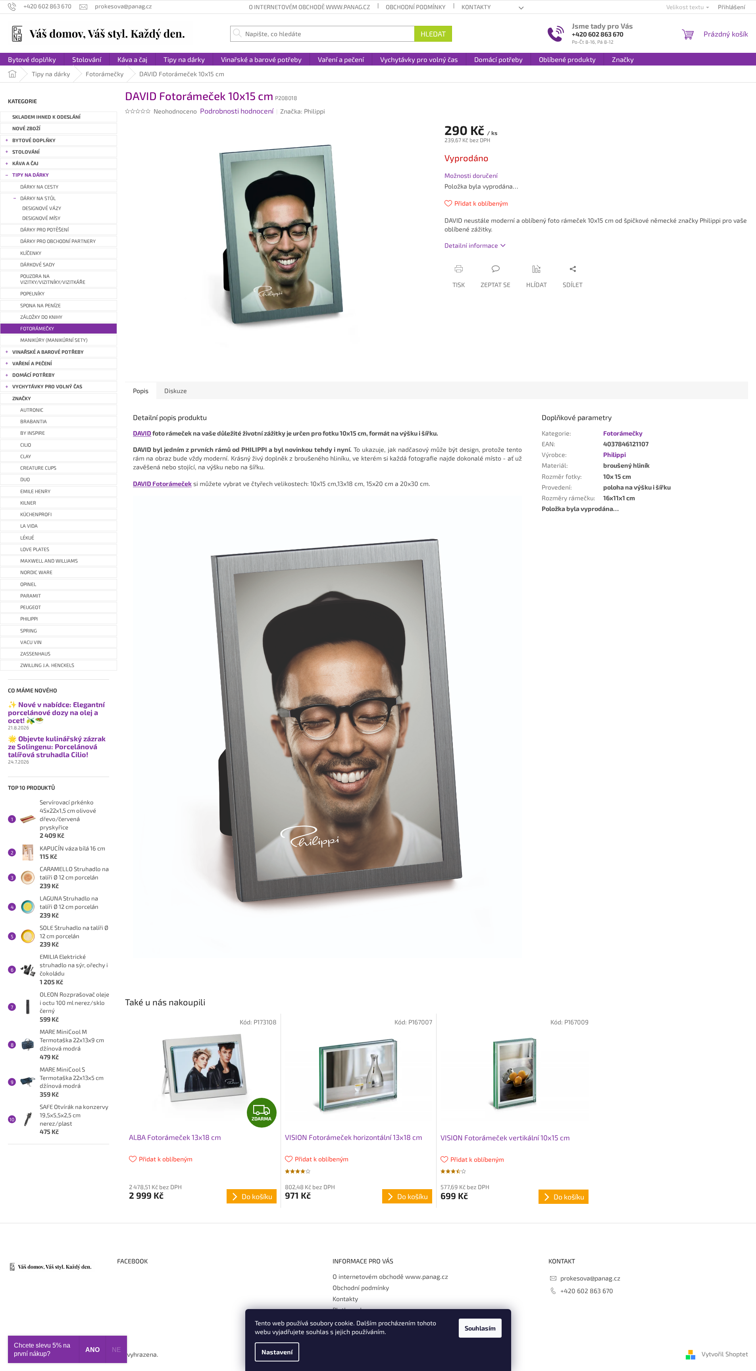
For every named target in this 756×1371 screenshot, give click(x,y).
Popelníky (32, 294)
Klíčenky (30, 253)
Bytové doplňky (34, 140)
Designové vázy (41, 208)
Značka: (302, 111)
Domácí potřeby (33, 375)
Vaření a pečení (32, 363)
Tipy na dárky (30, 175)
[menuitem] (32, 59)
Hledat (433, 33)
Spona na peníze (40, 306)
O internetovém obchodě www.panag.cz (309, 6)
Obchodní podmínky (416, 6)
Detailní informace (471, 245)
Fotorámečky (37, 329)
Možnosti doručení (471, 175)
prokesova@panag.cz (590, 1278)
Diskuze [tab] (175, 390)
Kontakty (476, 6)
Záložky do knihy (41, 317)
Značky (21, 398)
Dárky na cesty (39, 187)
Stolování (26, 152)
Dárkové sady (37, 265)
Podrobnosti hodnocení (236, 110)
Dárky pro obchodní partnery (58, 241)
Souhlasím (480, 1328)
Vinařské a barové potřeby (48, 352)
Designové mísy (41, 218)
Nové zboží (26, 128)
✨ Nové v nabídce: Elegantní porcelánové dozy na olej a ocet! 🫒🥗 (56, 712)
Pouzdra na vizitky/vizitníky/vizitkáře (52, 279)
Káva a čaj (25, 163)
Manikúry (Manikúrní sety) (53, 340)
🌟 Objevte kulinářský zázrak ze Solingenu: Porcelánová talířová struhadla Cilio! (57, 746)
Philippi (614, 454)
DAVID (142, 433)
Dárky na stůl (38, 198)
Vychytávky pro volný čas (47, 387)
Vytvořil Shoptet (725, 1354)
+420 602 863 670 (597, 34)
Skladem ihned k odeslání (46, 117)
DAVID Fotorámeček (162, 483)
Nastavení (277, 1352)
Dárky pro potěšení (44, 230)
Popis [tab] (140, 390)
